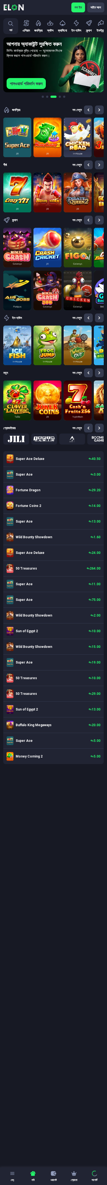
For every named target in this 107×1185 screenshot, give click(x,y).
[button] (16, 439)
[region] (53, 64)
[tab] (43, 97)
